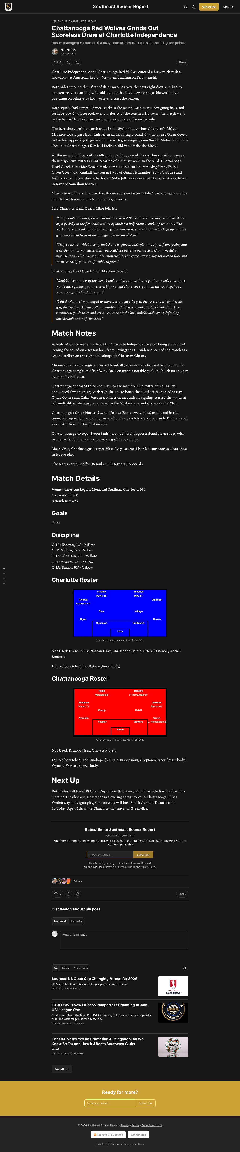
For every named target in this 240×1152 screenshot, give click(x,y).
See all (59, 1069)
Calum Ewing (76, 1023)
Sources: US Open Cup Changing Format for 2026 (94, 979)
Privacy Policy (148, 867)
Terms (135, 1125)
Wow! (55, 1049)
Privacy (125, 1125)
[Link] (47, 333)
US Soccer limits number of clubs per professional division (89, 984)
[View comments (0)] (68, 62)
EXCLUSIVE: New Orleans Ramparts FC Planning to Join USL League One (99, 1007)
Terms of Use (138, 863)
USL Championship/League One (74, 21)
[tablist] (68, 921)
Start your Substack (110, 1134)
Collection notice (152, 1125)
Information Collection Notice (118, 867)
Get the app (138, 1134)
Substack (101, 1144)
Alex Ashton (68, 50)
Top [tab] (56, 968)
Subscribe (209, 7)
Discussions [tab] (81, 968)
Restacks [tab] (76, 921)
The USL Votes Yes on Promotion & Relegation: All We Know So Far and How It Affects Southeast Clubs (97, 1041)
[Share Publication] (194, 7)
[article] (120, 986)
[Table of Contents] (4, 576)
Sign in (228, 7)
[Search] (185, 7)
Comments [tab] (60, 921)
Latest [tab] (66, 968)
